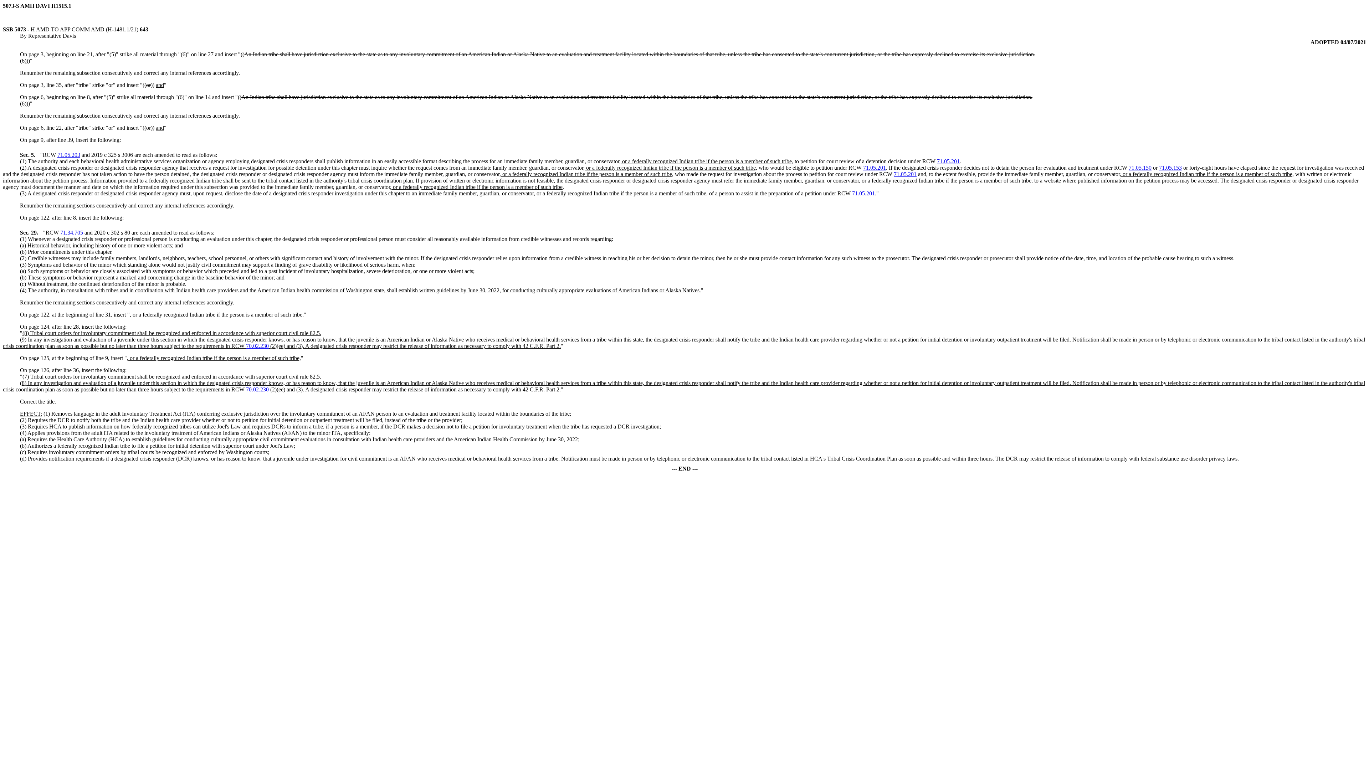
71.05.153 (1170, 168)
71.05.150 (1140, 168)
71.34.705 (71, 233)
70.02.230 (257, 346)
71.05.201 (948, 161)
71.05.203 (68, 155)
